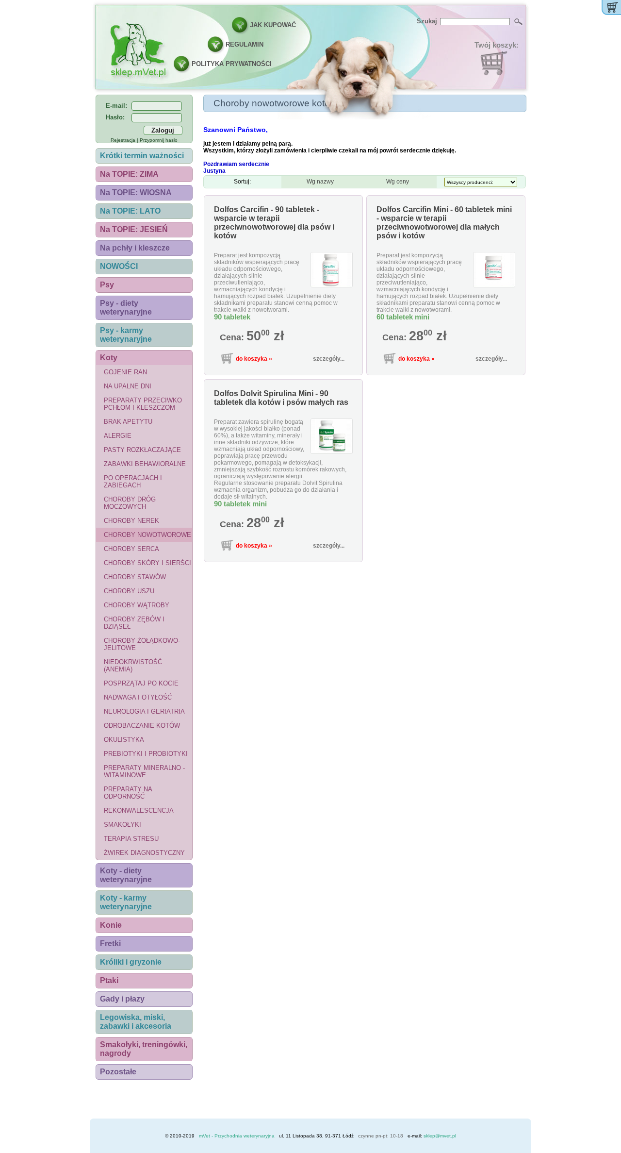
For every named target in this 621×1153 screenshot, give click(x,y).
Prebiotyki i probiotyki (146, 753)
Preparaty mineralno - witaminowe (144, 771)
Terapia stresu (131, 838)
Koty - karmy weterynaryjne (126, 902)
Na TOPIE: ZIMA (129, 174)
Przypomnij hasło (159, 140)
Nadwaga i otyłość (138, 697)
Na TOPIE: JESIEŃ (134, 229)
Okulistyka (124, 739)
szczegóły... (328, 358)
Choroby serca (131, 548)
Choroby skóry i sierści (147, 563)
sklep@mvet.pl (440, 1135)
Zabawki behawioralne (145, 464)
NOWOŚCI (119, 266)
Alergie (117, 435)
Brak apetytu (128, 421)
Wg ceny (397, 181)
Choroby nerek (131, 520)
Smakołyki (122, 824)
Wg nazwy (320, 181)
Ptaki (109, 980)
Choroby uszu (129, 591)
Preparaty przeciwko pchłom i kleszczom (143, 404)
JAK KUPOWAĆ (273, 25)
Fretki (110, 943)
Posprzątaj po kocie (141, 683)
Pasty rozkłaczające (142, 449)
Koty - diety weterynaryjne (126, 875)
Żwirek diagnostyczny (144, 852)
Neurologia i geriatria (144, 711)
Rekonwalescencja (139, 810)
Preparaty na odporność (128, 792)
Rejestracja (123, 140)
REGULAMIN (244, 44)
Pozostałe (118, 1072)
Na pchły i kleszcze (135, 248)
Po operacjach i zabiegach (133, 481)
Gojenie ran (125, 372)
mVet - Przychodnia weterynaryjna (237, 1135)
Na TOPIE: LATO (130, 211)
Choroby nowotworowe (147, 534)
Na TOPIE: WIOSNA (136, 192)
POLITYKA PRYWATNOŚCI (232, 63)
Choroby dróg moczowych (130, 503)
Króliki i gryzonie (131, 962)
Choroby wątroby (136, 605)
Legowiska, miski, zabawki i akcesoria (135, 1021)
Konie (111, 925)
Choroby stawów (135, 577)
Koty (108, 357)
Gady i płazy (122, 999)
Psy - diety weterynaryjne (126, 307)
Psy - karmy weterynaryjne (126, 334)
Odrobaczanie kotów (142, 725)
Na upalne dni (127, 386)
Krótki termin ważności (142, 155)
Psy (107, 285)
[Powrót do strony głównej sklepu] (138, 49)
